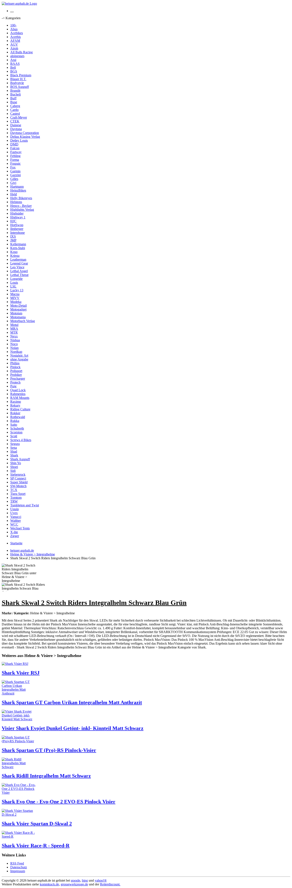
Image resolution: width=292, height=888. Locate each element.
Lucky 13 (16, 290)
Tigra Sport (17, 494)
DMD (14, 144)
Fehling (15, 156)
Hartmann (17, 186)
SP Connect (18, 478)
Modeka (15, 302)
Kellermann (18, 244)
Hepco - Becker (21, 206)
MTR (14, 332)
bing (85, 880)
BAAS (15, 63)
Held (13, 194)
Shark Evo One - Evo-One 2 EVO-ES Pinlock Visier (58, 801)
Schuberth (17, 428)
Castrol (15, 113)
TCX (13, 490)
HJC (13, 221)
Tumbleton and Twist (24, 505)
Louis (14, 282)
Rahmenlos (17, 394)
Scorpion (16, 432)
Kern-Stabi (17, 248)
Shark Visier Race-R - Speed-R (35, 845)
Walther (15, 520)
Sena (13, 447)
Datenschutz (18, 867)
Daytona (16, 129)
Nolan (14, 348)
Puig (13, 386)
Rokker (15, 413)
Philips (14, 363)
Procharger (17, 378)
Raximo (15, 401)
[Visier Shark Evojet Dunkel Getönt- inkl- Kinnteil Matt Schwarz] (19, 719)
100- (13, 25)
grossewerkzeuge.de (74, 884)
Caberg (15, 106)
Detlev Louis (19, 140)
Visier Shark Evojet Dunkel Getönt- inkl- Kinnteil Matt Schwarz (72, 728)
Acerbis (15, 37)
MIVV (14, 298)
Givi (13, 183)
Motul (14, 325)
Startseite (16, 543)
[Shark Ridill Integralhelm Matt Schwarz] (19, 767)
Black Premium (20, 75)
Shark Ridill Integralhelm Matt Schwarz (46, 776)
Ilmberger (16, 229)
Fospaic (15, 163)
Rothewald (17, 417)
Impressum (17, 871)
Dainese (15, 125)
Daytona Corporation (24, 133)
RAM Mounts (19, 398)
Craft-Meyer (18, 117)
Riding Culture (20, 409)
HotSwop (16, 225)
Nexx (14, 336)
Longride (16, 278)
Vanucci (15, 517)
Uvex (14, 513)
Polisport (16, 371)
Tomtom (16, 497)
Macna (14, 294)
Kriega (14, 255)
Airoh (14, 48)
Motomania (18, 317)
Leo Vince (17, 267)
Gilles (14, 179)
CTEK (14, 121)
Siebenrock (17, 474)
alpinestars (17, 56)
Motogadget (18, 309)
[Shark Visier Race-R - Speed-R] (19, 836)
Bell (13, 67)
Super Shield (19, 482)
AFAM (15, 40)
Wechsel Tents (20, 528)
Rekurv (15, 405)
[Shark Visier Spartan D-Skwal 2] (19, 814)
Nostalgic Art (19, 355)
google (75, 880)
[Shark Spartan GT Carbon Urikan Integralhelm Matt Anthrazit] (19, 693)
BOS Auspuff (19, 87)
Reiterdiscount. (110, 884)
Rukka (14, 421)
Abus (14, 29)
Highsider (17, 213)
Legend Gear (19, 263)
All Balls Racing (21, 52)
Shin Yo (15, 463)
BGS (13, 71)
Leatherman (18, 259)
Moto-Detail (18, 305)
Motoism (16, 313)
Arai (13, 60)
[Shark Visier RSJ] (15, 664)
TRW (14, 501)
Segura (15, 444)
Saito (13, 424)
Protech (15, 382)
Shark (14, 455)
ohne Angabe (19, 359)
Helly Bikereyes (21, 198)
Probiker (16, 374)
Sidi (13, 470)
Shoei (14, 467)
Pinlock (15, 367)
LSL (13, 286)
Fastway (16, 152)
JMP (13, 240)
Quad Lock (18, 390)
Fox (13, 167)
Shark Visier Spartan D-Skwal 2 (37, 823)
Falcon (14, 148)
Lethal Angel (19, 271)
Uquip (14, 509)
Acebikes (16, 33)
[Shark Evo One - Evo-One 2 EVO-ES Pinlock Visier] (19, 792)
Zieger (14, 536)
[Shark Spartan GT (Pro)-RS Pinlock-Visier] (19, 741)
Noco (14, 344)
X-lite (14, 532)
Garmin (15, 171)
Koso (14, 252)
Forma (14, 159)
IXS (13, 236)
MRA (14, 328)
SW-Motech (18, 486)
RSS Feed (17, 863)
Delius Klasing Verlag (25, 136)
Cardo (14, 110)
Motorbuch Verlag (22, 321)
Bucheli (15, 94)
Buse (13, 102)
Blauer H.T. (18, 79)
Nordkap (16, 351)
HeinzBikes (18, 190)
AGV (14, 44)
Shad (13, 451)
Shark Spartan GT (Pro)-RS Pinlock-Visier (49, 750)
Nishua (15, 340)
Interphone (17, 232)
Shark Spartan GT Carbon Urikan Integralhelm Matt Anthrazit (72, 702)
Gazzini (15, 175)
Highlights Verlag (22, 209)
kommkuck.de (49, 884)
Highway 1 (17, 217)
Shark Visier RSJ (21, 673)
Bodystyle (17, 83)
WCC (14, 524)
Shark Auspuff (20, 459)
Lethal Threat (19, 275)
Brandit (15, 90)
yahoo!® (101, 880)
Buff (13, 98)
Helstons (16, 202)
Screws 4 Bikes (20, 440)
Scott (13, 436)
